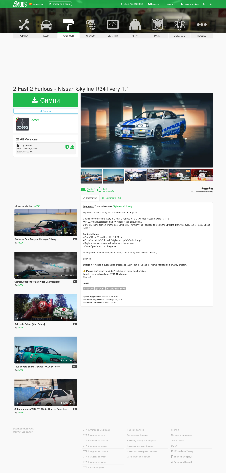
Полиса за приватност (182, 435)
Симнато (90, 191)
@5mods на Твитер (183, 451)
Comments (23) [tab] (112, 197)
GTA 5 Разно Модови (93, 467)
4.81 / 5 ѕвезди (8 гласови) (202, 191)
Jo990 (35, 119)
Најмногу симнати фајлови (140, 445)
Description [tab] (91, 197)
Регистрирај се (191, 3)
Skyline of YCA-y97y (122, 206)
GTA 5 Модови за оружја (95, 445)
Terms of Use (177, 440)
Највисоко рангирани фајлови (142, 451)
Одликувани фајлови (137, 435)
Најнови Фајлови (135, 429)
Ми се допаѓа (108, 191)
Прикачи (154, 3)
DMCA (174, 445)
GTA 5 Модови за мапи (94, 461)
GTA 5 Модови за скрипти (96, 451)
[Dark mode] (204, 4)
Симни (49, 99)
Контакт (175, 429)
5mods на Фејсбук (182, 456)
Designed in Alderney (23, 428)
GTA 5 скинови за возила (95, 440)
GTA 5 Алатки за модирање (96, 429)
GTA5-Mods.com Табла (138, 456)
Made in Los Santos (23, 431)
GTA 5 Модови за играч (94, 456)
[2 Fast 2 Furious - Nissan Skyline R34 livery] (147, 130)
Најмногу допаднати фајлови (141, 440)
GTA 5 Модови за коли (94, 435)
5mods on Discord (182, 461)
